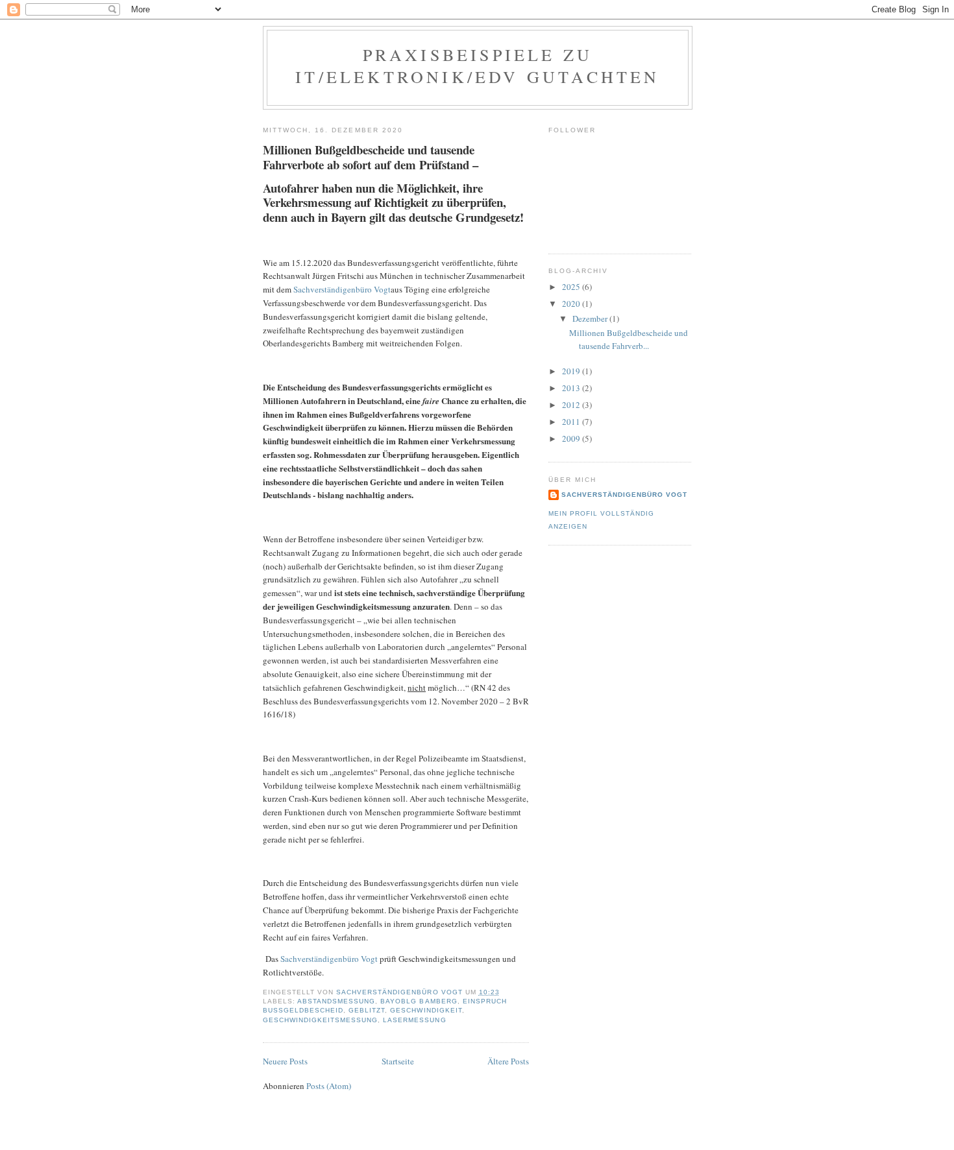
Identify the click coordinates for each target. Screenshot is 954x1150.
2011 (572, 421)
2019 (572, 371)
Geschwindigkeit (425, 1010)
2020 (572, 303)
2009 (572, 438)
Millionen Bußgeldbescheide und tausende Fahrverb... (628, 339)
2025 (572, 287)
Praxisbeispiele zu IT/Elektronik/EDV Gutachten (477, 65)
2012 (572, 405)
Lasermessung (414, 1020)
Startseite (398, 1061)
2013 (572, 388)
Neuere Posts (285, 1061)
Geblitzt (367, 1010)
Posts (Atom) (328, 1086)
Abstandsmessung (336, 1001)
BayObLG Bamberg (418, 1001)
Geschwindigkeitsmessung (320, 1020)
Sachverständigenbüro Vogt (342, 289)
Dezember (590, 318)
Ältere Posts (508, 1061)
